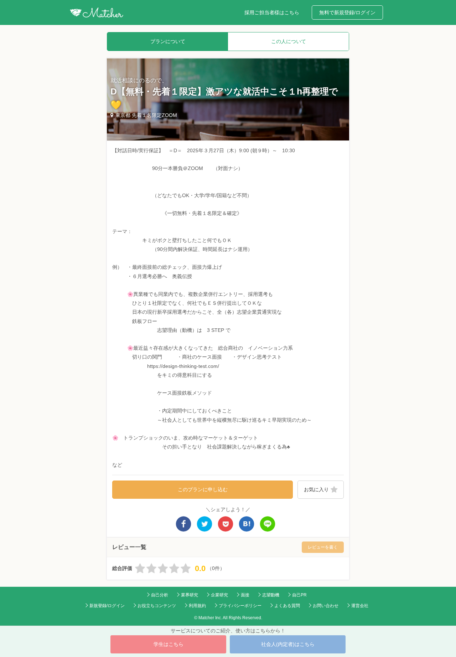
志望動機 (270, 594)
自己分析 (159, 594)
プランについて (167, 41)
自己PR (299, 594)
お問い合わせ (325, 605)
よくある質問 (287, 605)
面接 (245, 594)
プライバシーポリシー (240, 605)
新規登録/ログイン (107, 605)
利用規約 (197, 605)
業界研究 (189, 594)
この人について (288, 41)
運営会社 (359, 605)
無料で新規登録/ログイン (347, 12)
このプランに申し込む (203, 489)
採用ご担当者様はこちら (271, 12)
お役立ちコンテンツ (157, 605)
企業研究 (219, 594)
